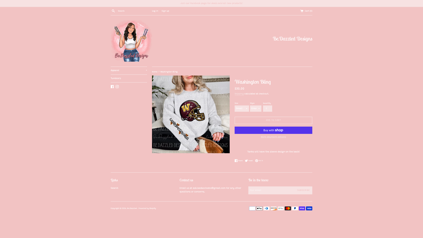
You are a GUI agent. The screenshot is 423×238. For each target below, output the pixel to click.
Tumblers (116, 78)
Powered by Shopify (147, 208)
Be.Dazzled (132, 208)
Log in (155, 11)
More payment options (273, 137)
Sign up (165, 11)
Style (252, 103)
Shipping (239, 94)
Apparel (129, 70)
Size (236, 103)
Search (114, 188)
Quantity (267, 103)
